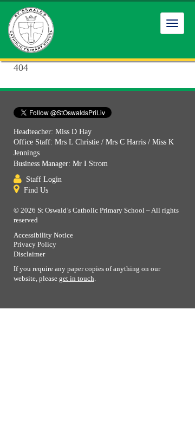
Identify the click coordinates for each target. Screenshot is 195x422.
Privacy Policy (35, 244)
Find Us (36, 190)
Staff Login (44, 179)
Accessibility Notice (43, 235)
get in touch (76, 278)
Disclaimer (29, 254)
